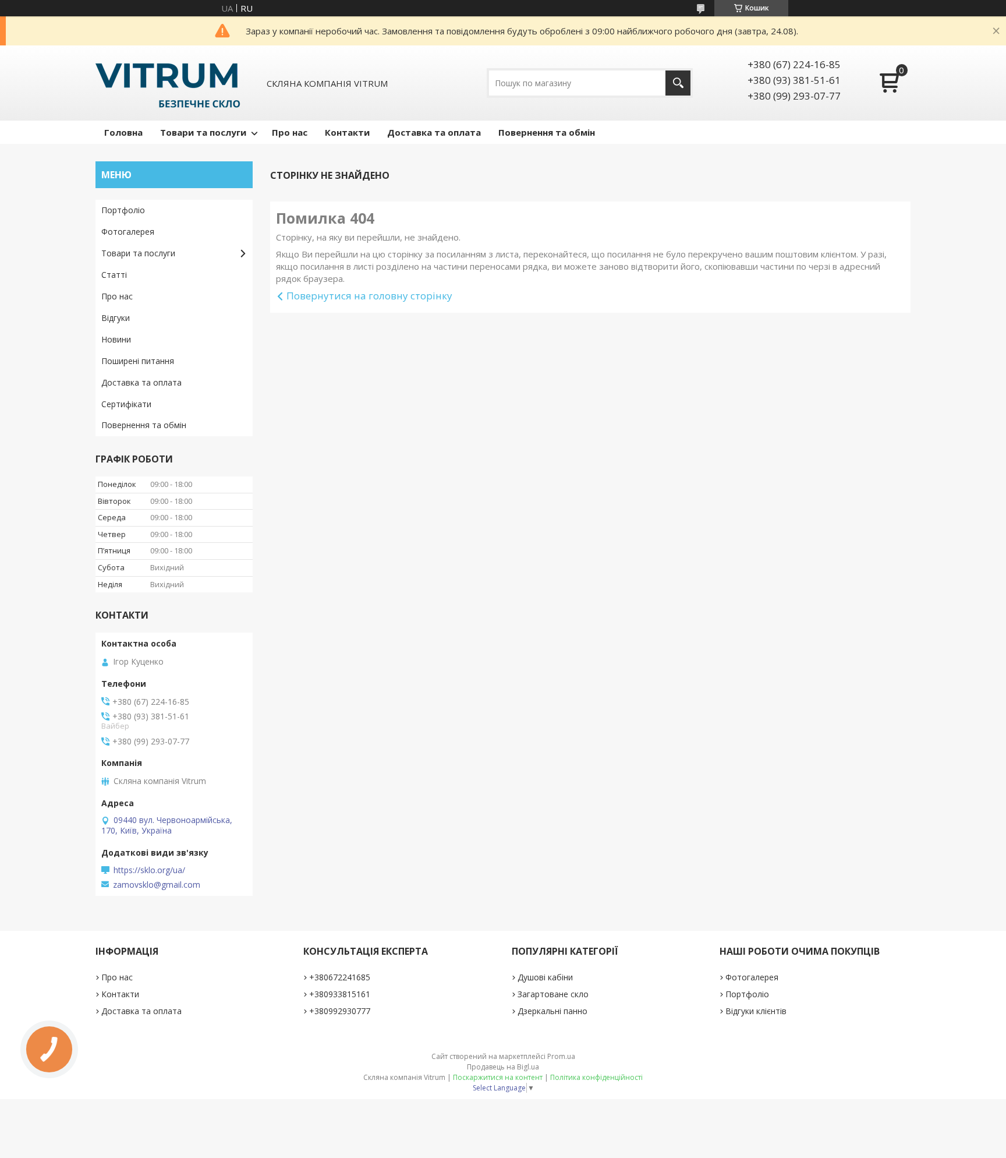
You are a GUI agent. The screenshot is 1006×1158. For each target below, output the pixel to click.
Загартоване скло (553, 994)
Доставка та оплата (434, 132)
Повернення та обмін (546, 132)
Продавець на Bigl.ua (503, 1067)
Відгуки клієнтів (756, 1010)
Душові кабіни (545, 977)
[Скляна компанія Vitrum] (167, 83)
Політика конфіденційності (596, 1077)
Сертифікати (126, 403)
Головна (123, 132)
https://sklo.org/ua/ (149, 870)
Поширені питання (137, 360)
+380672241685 (339, 977)
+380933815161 (339, 994)
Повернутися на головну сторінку (369, 295)
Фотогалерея (127, 231)
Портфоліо (123, 210)
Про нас (289, 132)
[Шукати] (677, 83)
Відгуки (115, 317)
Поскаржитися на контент (498, 1077)
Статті (114, 274)
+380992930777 (339, 1010)
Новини (116, 339)
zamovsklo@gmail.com (156, 885)
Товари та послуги (203, 132)
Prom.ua (561, 1056)
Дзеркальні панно (552, 1010)
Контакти (347, 132)
